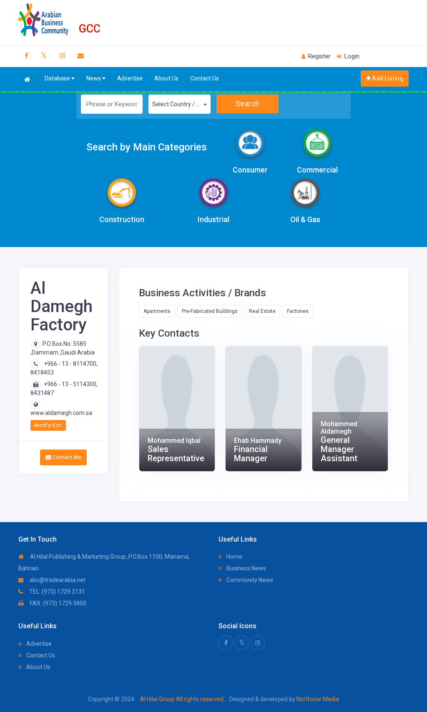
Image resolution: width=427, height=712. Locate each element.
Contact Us (204, 78)
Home (233, 556)
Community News (249, 580)
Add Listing (387, 78)
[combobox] (179, 104)
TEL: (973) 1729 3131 (56, 591)
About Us (166, 78)
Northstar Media (317, 699)
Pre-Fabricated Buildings (210, 311)
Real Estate (262, 311)
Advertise (130, 78)
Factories (298, 311)
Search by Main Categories (146, 147)
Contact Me (66, 457)
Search (247, 104)
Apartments (157, 311)
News (94, 78)
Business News (245, 568)
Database (58, 78)
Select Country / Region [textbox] (181, 104)
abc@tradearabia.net (56, 580)
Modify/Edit (48, 425)
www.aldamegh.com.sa (61, 413)
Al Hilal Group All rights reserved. (182, 699)
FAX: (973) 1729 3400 (57, 603)
